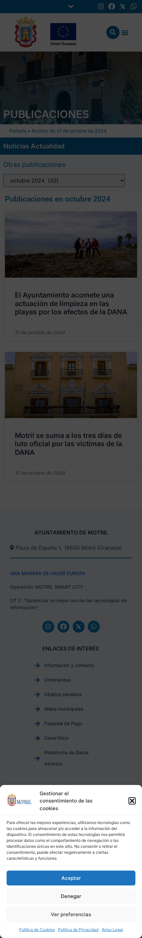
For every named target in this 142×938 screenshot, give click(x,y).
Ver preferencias (71, 914)
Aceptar (71, 878)
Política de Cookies (37, 929)
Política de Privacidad (78, 929)
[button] (132, 801)
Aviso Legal (112, 929)
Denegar (71, 896)
